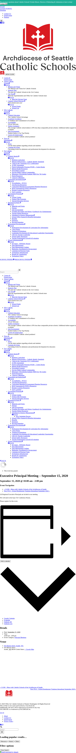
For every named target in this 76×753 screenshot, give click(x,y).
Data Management (17, 245)
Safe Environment (13, 131)
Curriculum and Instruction (16, 179)
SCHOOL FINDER (6, 259)
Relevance (4, 741)
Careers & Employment (8, 79)
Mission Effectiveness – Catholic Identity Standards (28, 162)
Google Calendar (9, 618)
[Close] (19, 270)
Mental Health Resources (20, 169)
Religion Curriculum (18, 160)
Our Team (11, 94)
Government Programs (15, 194)
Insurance (15, 220)
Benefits (14, 219)
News (10, 144)
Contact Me (3, 4)
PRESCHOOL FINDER (23, 259)
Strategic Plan (12, 90)
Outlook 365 (8, 622)
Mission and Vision (14, 87)
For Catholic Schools (8, 152)
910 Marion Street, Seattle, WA (13, 646)
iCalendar (7, 620)
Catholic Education (14, 115)
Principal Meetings (20, 637)
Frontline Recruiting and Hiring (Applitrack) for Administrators (31, 211)
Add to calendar (5, 561)
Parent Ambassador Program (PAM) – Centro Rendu (28, 167)
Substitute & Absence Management (23, 215)
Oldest (17, 741)
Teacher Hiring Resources (20, 213)
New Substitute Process (23, 416)
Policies (14, 208)
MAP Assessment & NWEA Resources (24, 188)
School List (15, 108)
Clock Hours (16, 229)
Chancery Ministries (18, 178)
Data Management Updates (20, 247)
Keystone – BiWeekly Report (21, 243)
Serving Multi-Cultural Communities (23, 172)
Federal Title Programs (19, 199)
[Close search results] (2, 732)
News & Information (7, 139)
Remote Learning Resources (21, 190)
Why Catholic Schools (8, 111)
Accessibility (12, 122)
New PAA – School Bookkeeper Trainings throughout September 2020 (27, 491)
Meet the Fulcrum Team (19, 99)
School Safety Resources (19, 236)
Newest (11, 741)
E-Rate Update (16, 197)
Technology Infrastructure (20, 252)
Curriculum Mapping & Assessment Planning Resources (29, 186)
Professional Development (16, 224)
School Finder (16, 106)
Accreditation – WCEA (19, 183)
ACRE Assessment (18, 165)
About (6, 716)
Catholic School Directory (16, 101)
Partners (6, 17)
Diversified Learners (18, 170)
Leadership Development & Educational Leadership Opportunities (32, 233)
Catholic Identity (13, 156)
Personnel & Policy (14, 203)
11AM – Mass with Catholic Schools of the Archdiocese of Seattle (25, 489)
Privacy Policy (8, 721)
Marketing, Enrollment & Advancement (24, 249)
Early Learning (16, 192)
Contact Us (7, 14)
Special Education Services (20, 201)
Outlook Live (8, 624)
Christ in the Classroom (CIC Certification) (25, 163)
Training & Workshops (19, 231)
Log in (2, 712)
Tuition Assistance (13, 126)
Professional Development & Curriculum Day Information (30, 227)
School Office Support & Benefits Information (26, 217)
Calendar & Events (14, 147)
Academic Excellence (14, 119)
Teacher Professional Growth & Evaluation (25, 238)
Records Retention (17, 222)
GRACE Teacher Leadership (21, 235)
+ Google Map (29, 649)
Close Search (5, 750)
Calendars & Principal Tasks (21, 251)
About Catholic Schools (9, 82)
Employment (8, 15)
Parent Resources (17, 176)
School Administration (15, 240)
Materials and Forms (18, 206)
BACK (7, 85)
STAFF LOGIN (2, 7)
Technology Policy (18, 256)
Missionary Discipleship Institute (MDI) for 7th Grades (29, 174)
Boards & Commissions (19, 254)
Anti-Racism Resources (19, 185)
